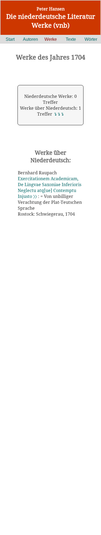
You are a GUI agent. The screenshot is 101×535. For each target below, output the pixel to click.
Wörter (91, 39)
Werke (50, 39)
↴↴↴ (58, 114)
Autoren (30, 39)
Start (10, 39)
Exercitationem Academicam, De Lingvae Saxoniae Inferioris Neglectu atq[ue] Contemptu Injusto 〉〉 (49, 187)
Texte (71, 39)
